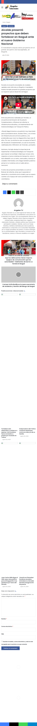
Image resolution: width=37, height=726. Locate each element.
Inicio (3, 22)
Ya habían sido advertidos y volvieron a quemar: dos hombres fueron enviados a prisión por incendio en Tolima (9, 433)
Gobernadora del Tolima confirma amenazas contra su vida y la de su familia (27, 431)
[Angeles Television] (11, 7)
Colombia (11, 26)
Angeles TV (18, 210)
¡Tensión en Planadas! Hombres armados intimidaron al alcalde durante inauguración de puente (26, 581)
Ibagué (8, 22)
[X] (9, 192)
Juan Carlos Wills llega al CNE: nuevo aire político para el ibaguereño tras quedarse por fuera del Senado (9, 581)
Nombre (4, 619)
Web (2, 634)
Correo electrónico (7, 626)
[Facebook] (5, 192)
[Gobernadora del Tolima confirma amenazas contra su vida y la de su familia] (27, 360)
